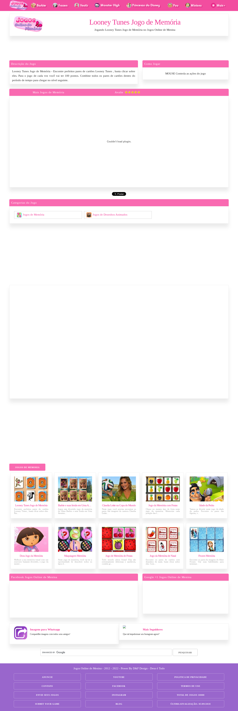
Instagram (119, 695)
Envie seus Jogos (47, 695)
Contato (47, 686)
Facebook (119, 686)
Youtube (119, 677)
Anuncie (47, 677)
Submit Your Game (47, 704)
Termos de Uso (190, 686)
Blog (119, 704)
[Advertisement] (119, 49)
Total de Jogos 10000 (191, 695)
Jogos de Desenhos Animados (110, 214)
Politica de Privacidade (190, 677)
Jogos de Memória (33, 214)
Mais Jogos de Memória (48, 92)
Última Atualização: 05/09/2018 (191, 704)
